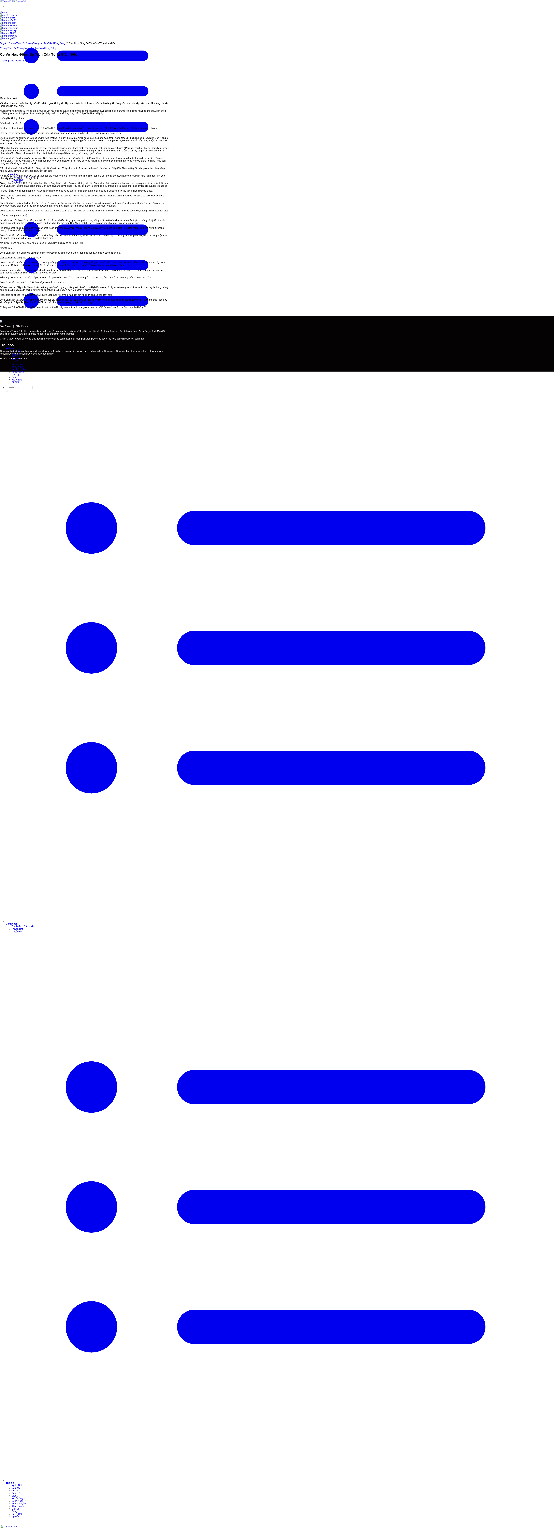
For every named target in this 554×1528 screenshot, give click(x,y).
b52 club (22, 358)
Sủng (14, 1511)
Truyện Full (17, 931)
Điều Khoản (22, 326)
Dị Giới (15, 1516)
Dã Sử (15, 361)
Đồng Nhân (17, 366)
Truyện (3, 43)
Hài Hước (17, 1514)
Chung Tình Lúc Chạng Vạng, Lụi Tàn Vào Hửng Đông (37, 43)
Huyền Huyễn (19, 369)
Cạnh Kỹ (16, 1493)
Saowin (12, 358)
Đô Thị (15, 356)
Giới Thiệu (5, 326)
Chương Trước (8, 60)
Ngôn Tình (17, 1485)
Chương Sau (23, 60)
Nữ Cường (17, 364)
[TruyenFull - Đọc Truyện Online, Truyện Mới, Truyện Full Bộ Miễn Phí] (13, 1)
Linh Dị (15, 1509)
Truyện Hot (17, 180)
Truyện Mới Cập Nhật (23, 926)
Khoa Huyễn (18, 372)
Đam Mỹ (16, 1488)
